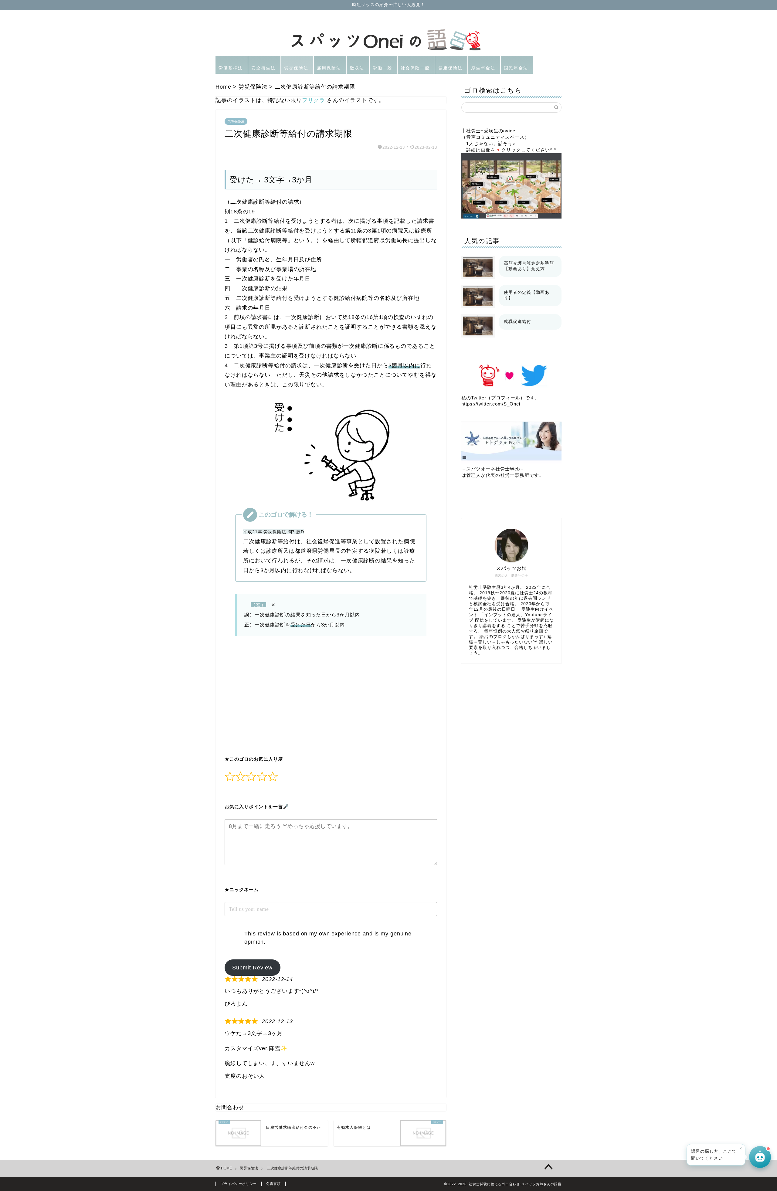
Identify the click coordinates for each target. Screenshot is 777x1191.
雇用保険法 (329, 68)
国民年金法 (516, 68)
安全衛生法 (263, 68)
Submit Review (252, 968)
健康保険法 (450, 68)
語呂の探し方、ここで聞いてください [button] (716, 1153)
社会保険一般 (415, 68)
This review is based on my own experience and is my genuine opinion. (328, 938)
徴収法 (357, 68)
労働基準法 (231, 68)
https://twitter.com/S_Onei (490, 403)
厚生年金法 (483, 68)
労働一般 (382, 68)
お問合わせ (229, 1107)
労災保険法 (296, 68)
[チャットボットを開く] (760, 1156)
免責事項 (273, 1184)
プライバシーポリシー (238, 1184)
